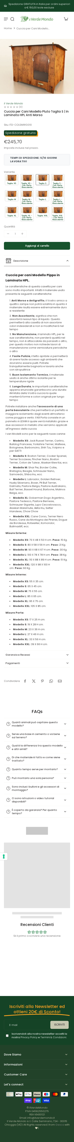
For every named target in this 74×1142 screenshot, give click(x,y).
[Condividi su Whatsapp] (51, 681)
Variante (9, 172)
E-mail (13, 1025)
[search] (12, 19)
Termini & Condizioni (53, 1037)
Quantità (9, 226)
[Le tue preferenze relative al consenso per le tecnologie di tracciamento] (3, 856)
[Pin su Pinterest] (42, 681)
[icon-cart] (65, 19)
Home (8, 28)
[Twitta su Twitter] (33, 681)
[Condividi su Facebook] (25, 681)
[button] (11, 179)
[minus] (8, 233)
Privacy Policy (28, 1037)
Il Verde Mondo (13, 103)
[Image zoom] (37, 66)
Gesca (59, 1124)
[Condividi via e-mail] (59, 681)
